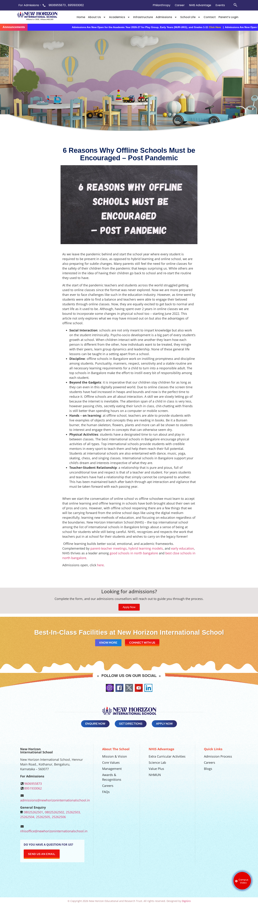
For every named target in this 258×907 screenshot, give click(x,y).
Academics (117, 17)
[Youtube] (139, 688)
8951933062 (33, 788)
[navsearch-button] (235, 5)
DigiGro (186, 901)
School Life (188, 17)
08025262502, (55, 812)
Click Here (151, 27)
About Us (94, 17)
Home (81, 17)
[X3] (129, 688)
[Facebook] (119, 688)
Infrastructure (143, 17)
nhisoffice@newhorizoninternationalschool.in (53, 831)
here (100, 565)
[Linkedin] (148, 688)
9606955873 (33, 783)
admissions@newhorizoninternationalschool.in (55, 800)
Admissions (164, 17)
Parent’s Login (228, 17)
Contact (210, 17)
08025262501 (33, 812)
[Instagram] (110, 688)
